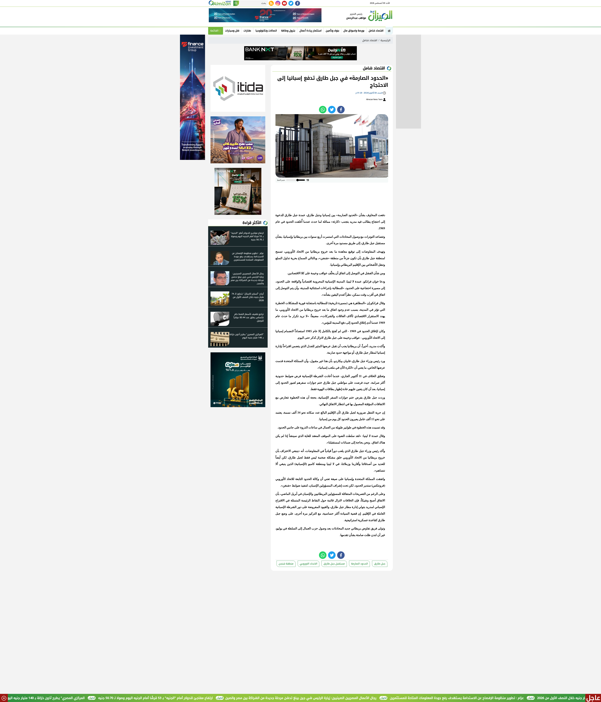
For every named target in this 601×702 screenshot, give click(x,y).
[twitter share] (332, 109)
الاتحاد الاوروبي (308, 563)
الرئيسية (385, 40)
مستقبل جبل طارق (334, 563)
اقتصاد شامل (376, 30)
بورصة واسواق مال (353, 30)
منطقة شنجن (286, 563)
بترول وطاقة (288, 30)
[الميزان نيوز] (380, 15)
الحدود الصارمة (359, 563)
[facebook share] (341, 109)
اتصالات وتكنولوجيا (266, 30)
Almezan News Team (374, 99)
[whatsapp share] (322, 109)
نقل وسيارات (232, 30)
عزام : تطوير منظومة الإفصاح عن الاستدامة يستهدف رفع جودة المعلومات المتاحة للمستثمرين (498, 698)
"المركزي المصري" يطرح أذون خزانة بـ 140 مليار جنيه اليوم (85, 698)
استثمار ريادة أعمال (310, 30)
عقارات (247, 30)
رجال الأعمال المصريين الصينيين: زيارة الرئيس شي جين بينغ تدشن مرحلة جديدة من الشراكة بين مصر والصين (341, 698)
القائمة (214, 30)
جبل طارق (379, 563)
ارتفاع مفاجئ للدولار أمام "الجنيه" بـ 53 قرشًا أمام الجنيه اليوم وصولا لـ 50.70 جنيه (196, 698)
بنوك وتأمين (332, 30)
